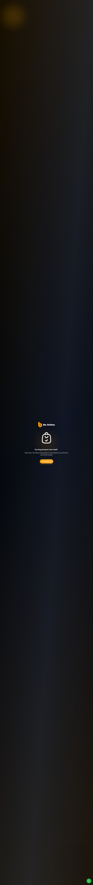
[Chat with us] (89, 881)
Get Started (45, 461)
